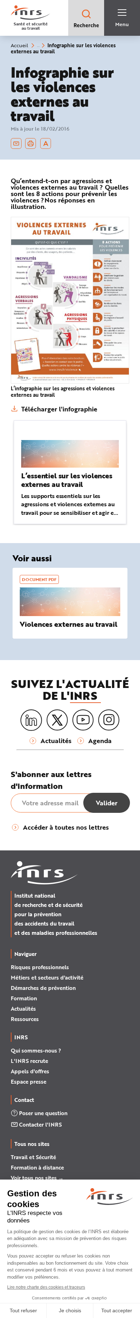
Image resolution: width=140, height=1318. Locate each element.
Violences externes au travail (68, 624)
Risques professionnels (40, 967)
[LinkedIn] (31, 720)
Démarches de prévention (43, 988)
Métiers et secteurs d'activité (47, 977)
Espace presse (28, 1081)
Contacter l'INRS (40, 1124)
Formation (24, 998)
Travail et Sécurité (33, 1157)
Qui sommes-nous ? (36, 1050)
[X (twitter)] (57, 720)
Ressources (25, 1019)
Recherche (86, 25)
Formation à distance (37, 1167)
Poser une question (43, 1113)
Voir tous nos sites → (37, 1178)
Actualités (23, 1008)
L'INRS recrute (29, 1061)
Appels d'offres (30, 1071)
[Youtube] (83, 720)
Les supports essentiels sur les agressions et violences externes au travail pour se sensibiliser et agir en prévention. (69, 508)
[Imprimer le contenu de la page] (30, 143)
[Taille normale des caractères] (45, 143)
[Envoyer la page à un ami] (16, 143)
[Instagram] (109, 720)
